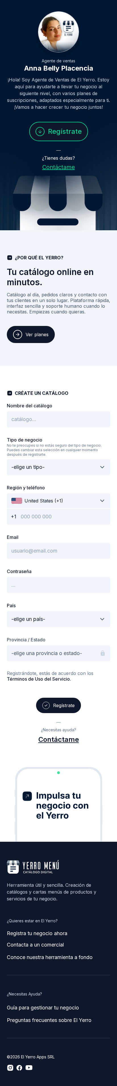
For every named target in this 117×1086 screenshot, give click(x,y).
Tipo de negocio (24, 440)
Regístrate (65, 131)
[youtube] (29, 1067)
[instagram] (10, 1067)
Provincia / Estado (26, 639)
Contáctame (58, 167)
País (11, 605)
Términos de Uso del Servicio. (39, 679)
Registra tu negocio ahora (37, 933)
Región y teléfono (26, 487)
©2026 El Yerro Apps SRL (31, 1056)
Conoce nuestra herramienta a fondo (50, 957)
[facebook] (19, 1067)
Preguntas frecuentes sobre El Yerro (49, 1020)
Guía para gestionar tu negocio (43, 1008)
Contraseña (19, 571)
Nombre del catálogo (29, 405)
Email (12, 537)
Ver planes (37, 334)
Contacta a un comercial (35, 945)
